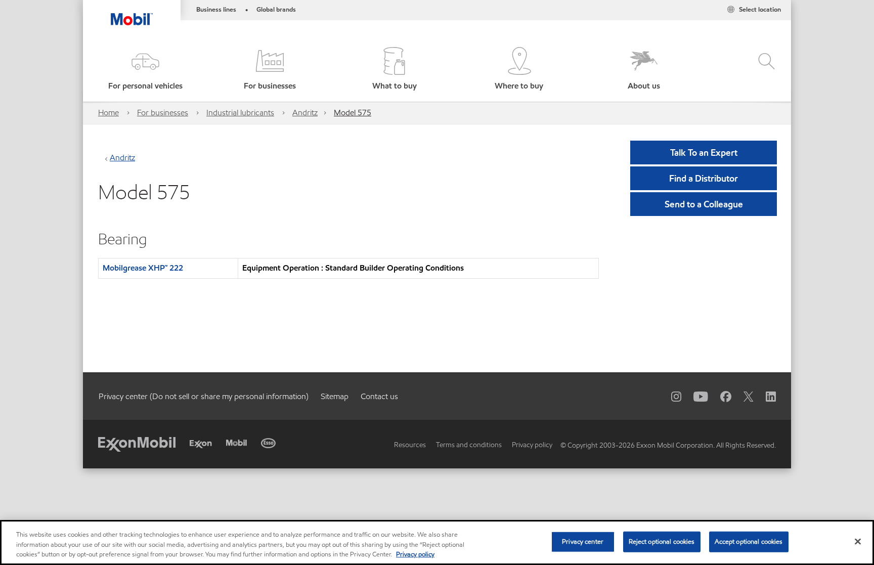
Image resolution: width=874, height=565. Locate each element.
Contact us (379, 396)
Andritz (305, 112)
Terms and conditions (469, 445)
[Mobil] (236, 443)
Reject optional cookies (662, 541)
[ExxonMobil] (137, 443)
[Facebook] (719, 396)
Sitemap (334, 396)
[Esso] (268, 443)
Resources (410, 445)
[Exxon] (201, 444)
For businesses (162, 112)
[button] (145, 69)
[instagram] (670, 396)
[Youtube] (694, 396)
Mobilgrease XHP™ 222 (143, 268)
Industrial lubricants (240, 112)
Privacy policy (532, 445)
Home (108, 112)
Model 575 (352, 112)
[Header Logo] (132, 12)
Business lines (216, 9)
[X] (742, 396)
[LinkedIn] (765, 396)
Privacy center (582, 541)
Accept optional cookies (749, 541)
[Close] (858, 541)
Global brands (276, 9)
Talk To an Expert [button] (703, 152)
